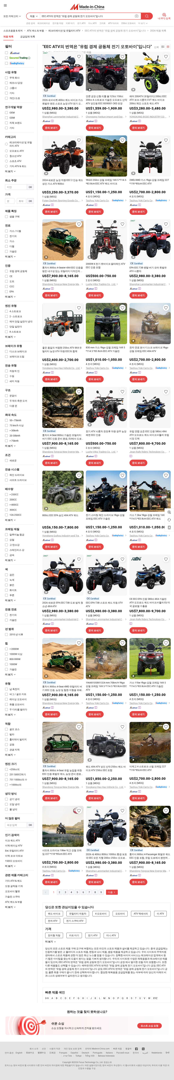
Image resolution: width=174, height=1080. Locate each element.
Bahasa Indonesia (106, 1055)
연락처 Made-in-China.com (97, 1048)
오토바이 (120, 913)
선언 (44, 1048)
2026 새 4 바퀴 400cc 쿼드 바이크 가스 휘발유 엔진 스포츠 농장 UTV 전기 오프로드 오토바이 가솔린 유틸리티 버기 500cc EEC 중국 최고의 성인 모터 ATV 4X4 (62, 101)
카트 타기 (70, 23)
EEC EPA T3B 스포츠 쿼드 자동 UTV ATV (104, 604)
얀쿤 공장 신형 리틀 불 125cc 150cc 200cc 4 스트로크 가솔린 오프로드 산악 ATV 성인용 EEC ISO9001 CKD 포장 (106, 100)
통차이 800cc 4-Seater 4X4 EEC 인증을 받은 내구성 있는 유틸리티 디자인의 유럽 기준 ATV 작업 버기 (62, 269)
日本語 (52, 1052)
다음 (110, 892)
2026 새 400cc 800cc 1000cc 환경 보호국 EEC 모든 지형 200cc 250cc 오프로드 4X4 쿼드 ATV (106, 856)
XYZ (155, 998)
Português (97, 1052)
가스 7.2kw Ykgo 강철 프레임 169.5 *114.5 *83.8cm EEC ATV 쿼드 (148, 516)
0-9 (47, 998)
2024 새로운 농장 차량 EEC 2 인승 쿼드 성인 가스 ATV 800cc (62, 181)
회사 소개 (34, 1048)
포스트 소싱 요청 (149, 1025)
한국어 (136, 1052)
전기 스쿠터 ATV (74, 920)
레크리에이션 (44, 23)
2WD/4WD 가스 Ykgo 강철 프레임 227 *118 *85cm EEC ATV (149, 181)
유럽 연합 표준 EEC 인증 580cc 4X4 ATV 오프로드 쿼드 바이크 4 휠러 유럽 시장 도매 (149, 435)
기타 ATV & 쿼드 (13, 880)
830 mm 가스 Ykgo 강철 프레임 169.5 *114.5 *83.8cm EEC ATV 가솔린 (105, 349)
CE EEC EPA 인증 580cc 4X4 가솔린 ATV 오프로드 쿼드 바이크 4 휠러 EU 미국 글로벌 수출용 (149, 602)
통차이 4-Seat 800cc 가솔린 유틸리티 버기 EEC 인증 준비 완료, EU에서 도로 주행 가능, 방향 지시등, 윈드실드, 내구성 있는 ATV (62, 436)
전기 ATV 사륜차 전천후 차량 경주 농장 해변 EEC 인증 (106, 433)
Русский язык (122, 1052)
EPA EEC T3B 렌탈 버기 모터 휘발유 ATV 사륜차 (148, 269)
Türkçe (78, 1055)
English (19, 1052)
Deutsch (85, 1052)
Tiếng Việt (89, 1055)
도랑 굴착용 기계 (14, 886)
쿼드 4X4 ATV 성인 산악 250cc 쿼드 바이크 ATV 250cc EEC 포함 (106, 768)
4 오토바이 (101, 913)
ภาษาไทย (67, 1055)
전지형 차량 (58, 23)
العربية (145, 1052)
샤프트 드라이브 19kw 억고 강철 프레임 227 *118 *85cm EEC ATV (62, 852)
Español (74, 1052)
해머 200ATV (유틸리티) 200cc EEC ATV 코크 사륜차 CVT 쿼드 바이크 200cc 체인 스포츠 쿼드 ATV (148, 100)
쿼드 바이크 (54, 913)
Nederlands (157, 1052)
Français (63, 1052)
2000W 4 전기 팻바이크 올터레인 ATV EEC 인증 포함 (105, 265)
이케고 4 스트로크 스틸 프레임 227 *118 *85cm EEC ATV (147, 768)
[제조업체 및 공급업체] (87, 6)
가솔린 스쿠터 (12, 896)
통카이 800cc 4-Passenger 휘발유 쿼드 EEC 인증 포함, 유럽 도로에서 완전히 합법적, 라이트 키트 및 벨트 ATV (150, 856)
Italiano (109, 1052)
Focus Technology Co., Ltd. (91, 1062)
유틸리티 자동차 (77, 913)
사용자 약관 (54, 1048)
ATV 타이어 (113, 23)
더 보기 (49, 941)
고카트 (102, 23)
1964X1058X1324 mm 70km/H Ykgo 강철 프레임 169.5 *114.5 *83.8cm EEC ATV (106, 686)
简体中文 (30, 1052)
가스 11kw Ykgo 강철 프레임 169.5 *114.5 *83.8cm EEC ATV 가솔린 (147, 684)
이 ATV (160, 913)
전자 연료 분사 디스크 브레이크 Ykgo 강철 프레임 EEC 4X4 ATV (148, 349)
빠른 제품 (117, 1048)
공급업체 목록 (27, 36)
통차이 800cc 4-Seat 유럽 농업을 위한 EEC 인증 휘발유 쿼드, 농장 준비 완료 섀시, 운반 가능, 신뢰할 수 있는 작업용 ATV (62, 772)
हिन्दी (167, 1052)
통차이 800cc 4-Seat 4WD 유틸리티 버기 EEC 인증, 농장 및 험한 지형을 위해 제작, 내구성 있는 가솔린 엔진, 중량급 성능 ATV (62, 688)
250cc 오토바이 (128, 23)
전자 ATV (52, 920)
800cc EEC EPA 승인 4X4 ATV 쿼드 (60, 515)
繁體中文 (42, 1052)
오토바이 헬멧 (12, 891)
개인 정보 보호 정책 (73, 1048)
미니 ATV (92, 23)
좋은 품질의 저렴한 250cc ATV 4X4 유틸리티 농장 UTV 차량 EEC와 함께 (62, 349)
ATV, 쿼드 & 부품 (13, 901)
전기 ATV (81, 23)
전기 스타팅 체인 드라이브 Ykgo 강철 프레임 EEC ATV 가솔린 (105, 516)
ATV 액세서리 (141, 913)
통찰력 (128, 1048)
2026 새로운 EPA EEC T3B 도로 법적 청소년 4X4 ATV (62, 604)
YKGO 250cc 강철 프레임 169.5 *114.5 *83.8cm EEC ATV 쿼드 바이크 (106, 181)
